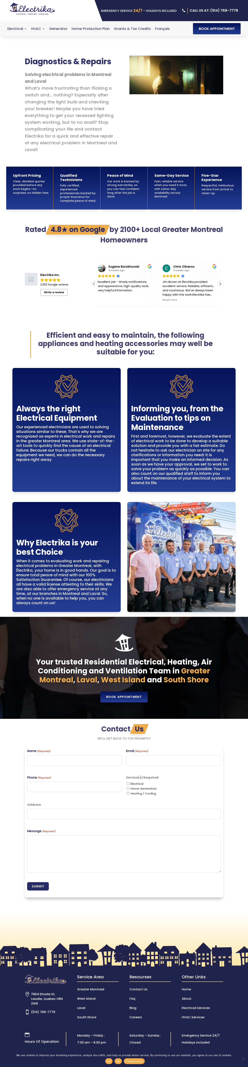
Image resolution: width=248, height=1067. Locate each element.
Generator (58, 29)
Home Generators (144, 789)
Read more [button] (145, 300)
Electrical (15, 29)
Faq (132, 998)
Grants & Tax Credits (132, 29)
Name (39, 751)
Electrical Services (196, 1008)
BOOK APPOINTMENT (217, 28)
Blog (132, 1008)
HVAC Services (193, 1017)
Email (137, 751)
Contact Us (138, 989)
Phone (39, 777)
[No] (243, 1059)
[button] (220, 284)
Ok (109, 1061)
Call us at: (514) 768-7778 (214, 10)
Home (186, 989)
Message (41, 831)
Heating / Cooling (143, 793)
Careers (135, 1017)
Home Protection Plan (91, 29)
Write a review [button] (54, 292)
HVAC (36, 29)
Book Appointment (124, 697)
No (118, 1061)
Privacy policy (134, 1061)
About (186, 998)
